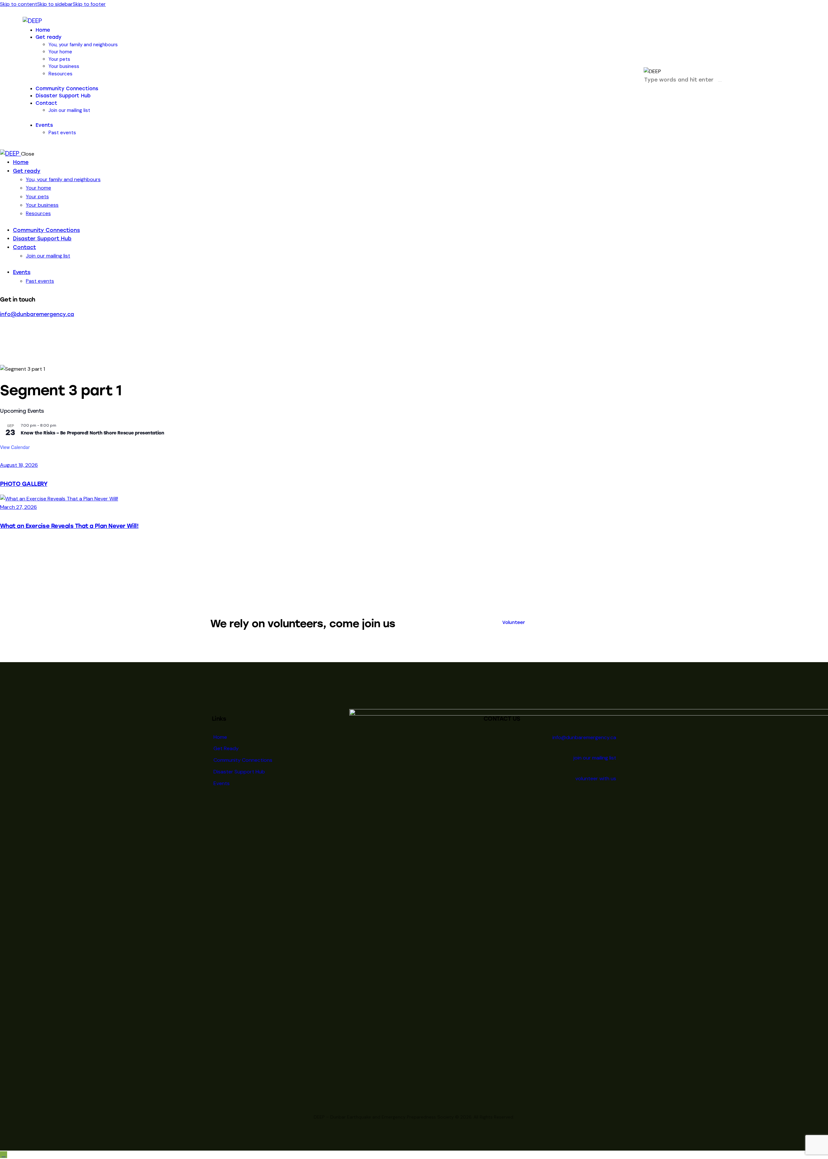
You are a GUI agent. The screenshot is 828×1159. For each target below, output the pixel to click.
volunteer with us (595, 778)
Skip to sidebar (55, 4)
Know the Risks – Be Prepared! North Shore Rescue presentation (92, 433)
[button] (644, 89)
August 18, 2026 (19, 465)
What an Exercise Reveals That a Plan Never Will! (69, 525)
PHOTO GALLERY (23, 483)
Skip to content (18, 4)
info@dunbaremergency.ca (37, 314)
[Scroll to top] (3, 1154)
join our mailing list (594, 757)
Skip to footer (89, 4)
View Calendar (15, 447)
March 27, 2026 (18, 507)
